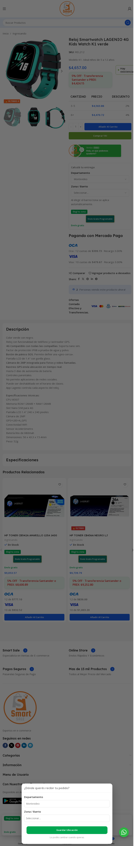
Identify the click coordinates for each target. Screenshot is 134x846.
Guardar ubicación (67, 830)
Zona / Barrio (32, 811)
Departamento (33, 797)
